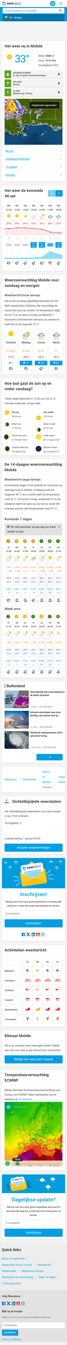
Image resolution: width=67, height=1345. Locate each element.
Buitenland (16, 686)
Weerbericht (44, 1264)
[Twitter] (28, 934)
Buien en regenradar (13, 1258)
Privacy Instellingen (11, 1339)
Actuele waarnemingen (33, 847)
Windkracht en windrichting (17, 1277)
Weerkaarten (9, 1271)
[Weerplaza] (11, 3)
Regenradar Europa (33, 1271)
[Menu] (60, 3)
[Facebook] (23, 934)
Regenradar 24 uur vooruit (17, 1264)
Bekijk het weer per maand (33, 1059)
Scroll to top (61, 1339)
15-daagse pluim (11, 1283)
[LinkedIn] (33, 934)
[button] (33, 122)
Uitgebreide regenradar (44, 105)
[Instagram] (42, 934)
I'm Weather (25, 1099)
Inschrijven (33, 923)
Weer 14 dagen (47, 1277)
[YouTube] (38, 934)
